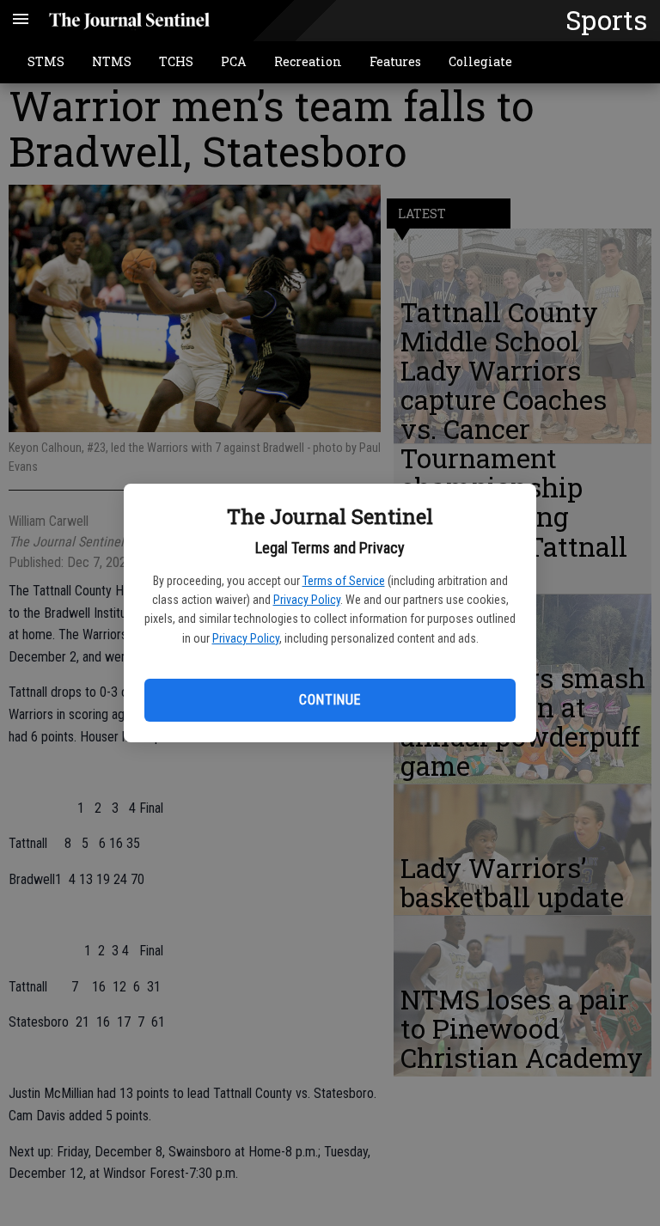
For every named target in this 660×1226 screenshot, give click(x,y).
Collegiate (480, 61)
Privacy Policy (306, 600)
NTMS (111, 61)
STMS (46, 61)
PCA (234, 61)
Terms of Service (343, 581)
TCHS (176, 61)
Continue (329, 700)
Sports (606, 20)
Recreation (308, 61)
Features (395, 61)
